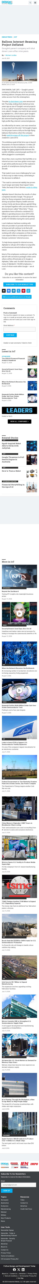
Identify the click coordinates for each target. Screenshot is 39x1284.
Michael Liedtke (11, 55)
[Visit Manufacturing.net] (15, 1167)
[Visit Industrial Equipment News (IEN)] (24, 1164)
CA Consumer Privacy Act (28, 1276)
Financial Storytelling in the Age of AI (13, 486)
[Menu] (35, 3)
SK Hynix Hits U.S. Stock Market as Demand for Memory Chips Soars (19, 1061)
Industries (7, 37)
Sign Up (7, 1191)
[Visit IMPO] (34, 1164)
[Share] (9, 291)
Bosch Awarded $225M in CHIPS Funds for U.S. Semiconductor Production (19, 941)
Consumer (6, 1135)
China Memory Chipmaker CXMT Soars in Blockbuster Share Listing (17, 824)
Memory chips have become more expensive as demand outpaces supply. (18, 1066)
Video (5, 625)
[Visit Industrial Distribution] (5, 1167)
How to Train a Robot (11, 471)
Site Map (20, 1278)
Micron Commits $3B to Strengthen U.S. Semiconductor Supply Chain (16, 1022)
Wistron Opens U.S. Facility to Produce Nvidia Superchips (18, 863)
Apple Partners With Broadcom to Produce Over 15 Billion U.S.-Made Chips (17, 1140)
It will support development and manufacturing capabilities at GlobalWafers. (18, 1027)
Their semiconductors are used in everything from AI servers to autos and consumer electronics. (19, 829)
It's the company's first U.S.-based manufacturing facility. (18, 868)
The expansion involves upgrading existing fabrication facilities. (16, 988)
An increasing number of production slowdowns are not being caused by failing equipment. (19, 672)
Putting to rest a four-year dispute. (13, 710)
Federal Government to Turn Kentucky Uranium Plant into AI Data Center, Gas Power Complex (19, 782)
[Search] (30, 3)
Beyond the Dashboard (10, 591)
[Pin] (23, 291)
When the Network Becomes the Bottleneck (14, 383)
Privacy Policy (32, 1274)
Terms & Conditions (11, 1276)
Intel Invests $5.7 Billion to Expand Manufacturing (14, 983)
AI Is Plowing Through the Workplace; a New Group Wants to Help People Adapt (18, 1100)
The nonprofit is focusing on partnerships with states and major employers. (17, 1105)
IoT (15, 37)
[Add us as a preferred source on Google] (28, 291)
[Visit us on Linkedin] (23, 1269)
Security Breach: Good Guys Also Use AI (12, 370)
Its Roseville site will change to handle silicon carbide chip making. (17, 946)
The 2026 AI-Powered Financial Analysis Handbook (13, 359)
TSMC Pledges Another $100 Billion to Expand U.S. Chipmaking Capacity (19, 902)
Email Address (9, 325)
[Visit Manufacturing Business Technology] (24, 1167)
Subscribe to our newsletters (19, 284)
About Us (5, 1274)
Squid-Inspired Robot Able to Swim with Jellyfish (11, 445)
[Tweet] (18, 291)
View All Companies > (19, 421)
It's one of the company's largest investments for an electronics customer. (18, 748)
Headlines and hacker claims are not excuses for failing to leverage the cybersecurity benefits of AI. (19, 632)
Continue (10, 335)
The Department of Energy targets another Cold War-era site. (18, 787)
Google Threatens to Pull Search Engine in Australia (13, 459)
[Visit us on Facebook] (14, 1269)
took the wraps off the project (18, 135)
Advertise (22, 1274)
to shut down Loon (16, 101)
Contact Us (13, 1274)
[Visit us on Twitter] (18, 1269)
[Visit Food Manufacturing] (15, 1164)
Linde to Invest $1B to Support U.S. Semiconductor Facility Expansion (14, 743)
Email (3, 1181)
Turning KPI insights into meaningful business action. (17, 595)
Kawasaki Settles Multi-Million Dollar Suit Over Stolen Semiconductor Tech (13, 396)
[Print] (4, 291)
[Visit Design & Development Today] (5, 1164)
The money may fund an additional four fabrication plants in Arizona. (19, 907)
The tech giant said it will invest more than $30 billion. (18, 1144)
